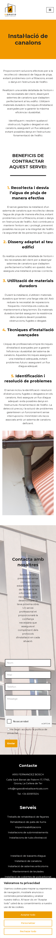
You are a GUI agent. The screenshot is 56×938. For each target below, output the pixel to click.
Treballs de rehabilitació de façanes (28, 816)
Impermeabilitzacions (28, 827)
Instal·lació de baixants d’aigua (28, 855)
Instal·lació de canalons (28, 861)
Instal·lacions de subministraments (28, 832)
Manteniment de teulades (28, 871)
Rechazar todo (28, 931)
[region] (28, 908)
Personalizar (28, 923)
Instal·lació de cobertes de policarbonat (28, 876)
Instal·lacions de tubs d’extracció (28, 837)
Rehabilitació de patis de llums (28, 822)
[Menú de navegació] (50, 9)
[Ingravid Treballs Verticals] (10, 10)
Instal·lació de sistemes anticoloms (28, 866)
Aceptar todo (28, 914)
